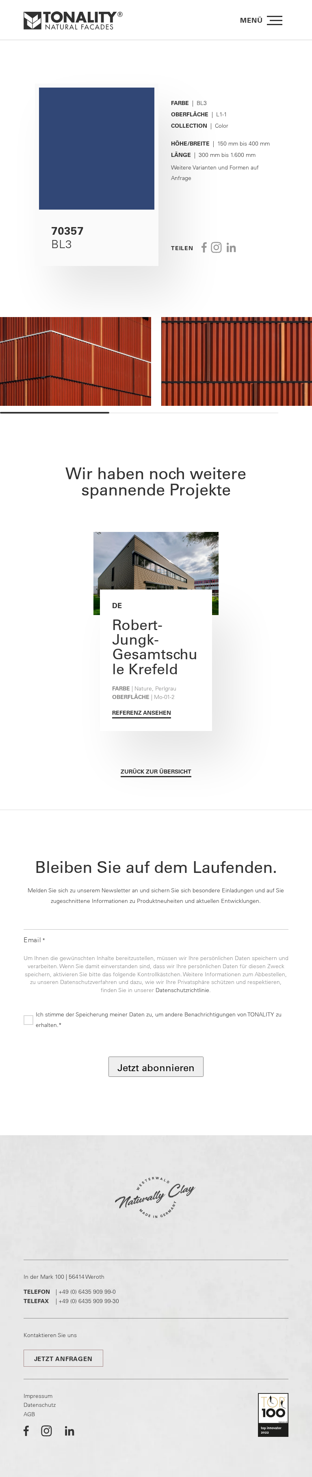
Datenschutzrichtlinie (182, 990)
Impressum (38, 1396)
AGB (29, 1414)
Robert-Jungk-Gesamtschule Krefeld (154, 646)
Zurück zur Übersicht (156, 771)
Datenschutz (40, 1404)
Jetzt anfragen (63, 1359)
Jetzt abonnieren (156, 1067)
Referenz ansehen (141, 712)
